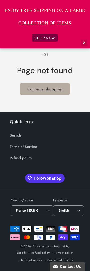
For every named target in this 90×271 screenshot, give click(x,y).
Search (15, 135)
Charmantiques (43, 246)
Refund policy (21, 157)
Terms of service (31, 260)
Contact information (61, 260)
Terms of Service (23, 146)
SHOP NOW (45, 37)
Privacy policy (64, 253)
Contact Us (69, 266)
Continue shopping (45, 89)
